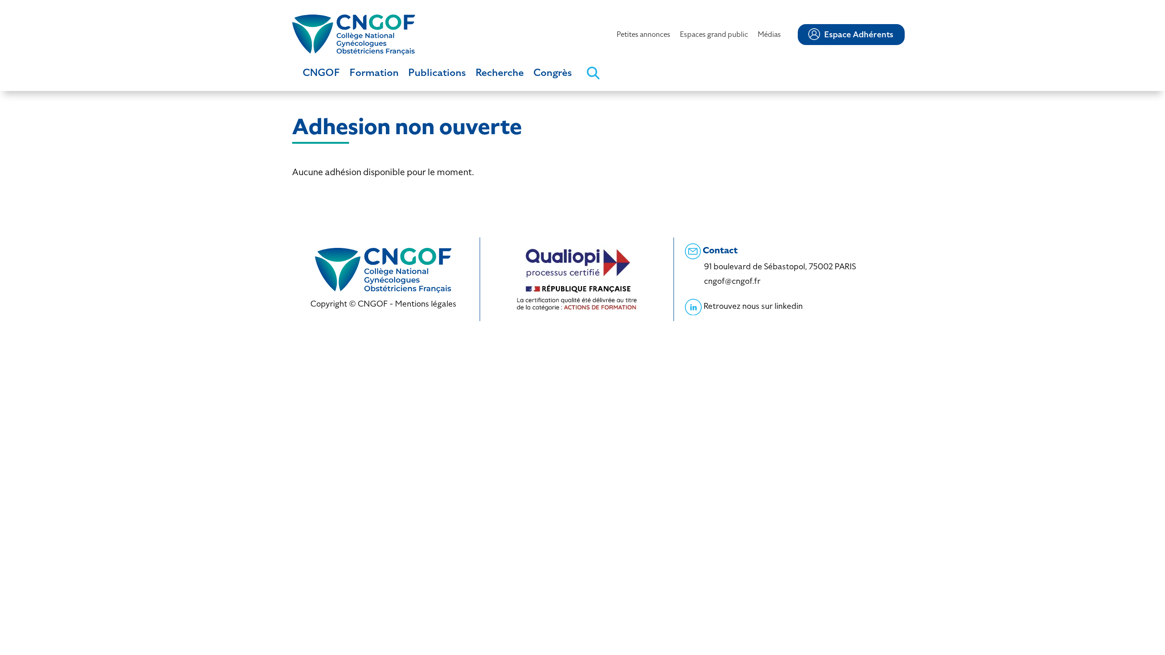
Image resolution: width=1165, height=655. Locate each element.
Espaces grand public (714, 34)
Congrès (552, 72)
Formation (374, 72)
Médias (769, 34)
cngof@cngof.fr (732, 281)
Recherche (500, 72)
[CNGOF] (353, 34)
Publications (437, 72)
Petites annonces (643, 34)
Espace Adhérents (858, 34)
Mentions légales (425, 303)
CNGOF (321, 72)
